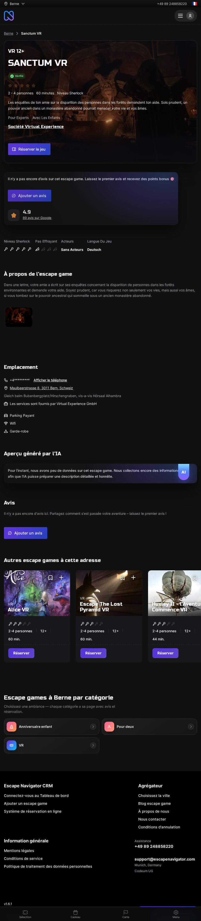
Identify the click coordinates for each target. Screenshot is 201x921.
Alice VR (18, 610)
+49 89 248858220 (172, 4)
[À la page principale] (9, 16)
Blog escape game (154, 803)
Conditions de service (23, 858)
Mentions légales (19, 850)
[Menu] (186, 16)
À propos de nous (153, 811)
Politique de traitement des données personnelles (48, 866)
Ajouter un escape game (25, 803)
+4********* (20, 380)
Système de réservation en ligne (33, 811)
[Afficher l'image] (19, 317)
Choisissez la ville (154, 795)
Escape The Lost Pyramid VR (101, 607)
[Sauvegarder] (50, 578)
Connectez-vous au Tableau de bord (36, 795)
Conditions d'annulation (159, 827)
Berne (8, 33)
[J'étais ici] (61, 578)
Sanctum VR (31, 33)
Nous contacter (152, 819)
